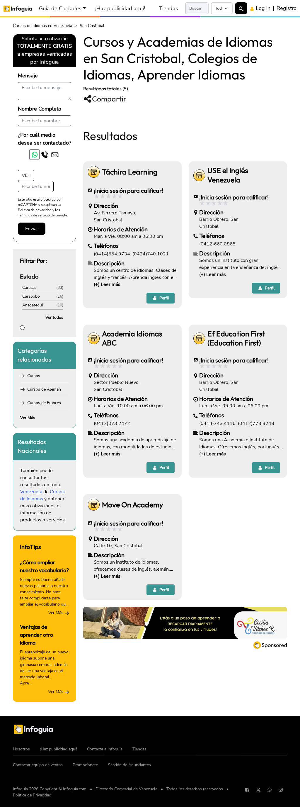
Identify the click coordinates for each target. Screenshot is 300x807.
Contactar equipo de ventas (38, 765)
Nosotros (21, 749)
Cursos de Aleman (44, 389)
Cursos (33, 376)
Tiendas (168, 8)
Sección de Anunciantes (129, 765)
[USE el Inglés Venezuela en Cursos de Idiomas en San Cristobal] (199, 175)
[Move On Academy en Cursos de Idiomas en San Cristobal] (94, 505)
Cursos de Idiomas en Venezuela (42, 25)
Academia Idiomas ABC (132, 338)
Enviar (31, 229)
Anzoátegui (32, 305)
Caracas (29, 287)
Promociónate (85, 765)
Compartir (109, 98)
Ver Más (27, 418)
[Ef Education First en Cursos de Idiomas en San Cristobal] (199, 338)
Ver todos (54, 317)
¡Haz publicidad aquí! (120, 8)
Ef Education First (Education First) (236, 338)
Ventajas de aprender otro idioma (36, 634)
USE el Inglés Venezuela (227, 175)
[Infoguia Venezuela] (18, 8)
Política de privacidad (35, 210)
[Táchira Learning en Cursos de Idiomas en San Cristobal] (94, 172)
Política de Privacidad (32, 795)
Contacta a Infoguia (104, 749)
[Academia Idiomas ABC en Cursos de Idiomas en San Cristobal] (94, 338)
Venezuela (31, 492)
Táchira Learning (129, 172)
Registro (286, 8)
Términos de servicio (34, 215)
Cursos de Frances (44, 403)
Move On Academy (132, 504)
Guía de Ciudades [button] (60, 8)
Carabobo (31, 296)
